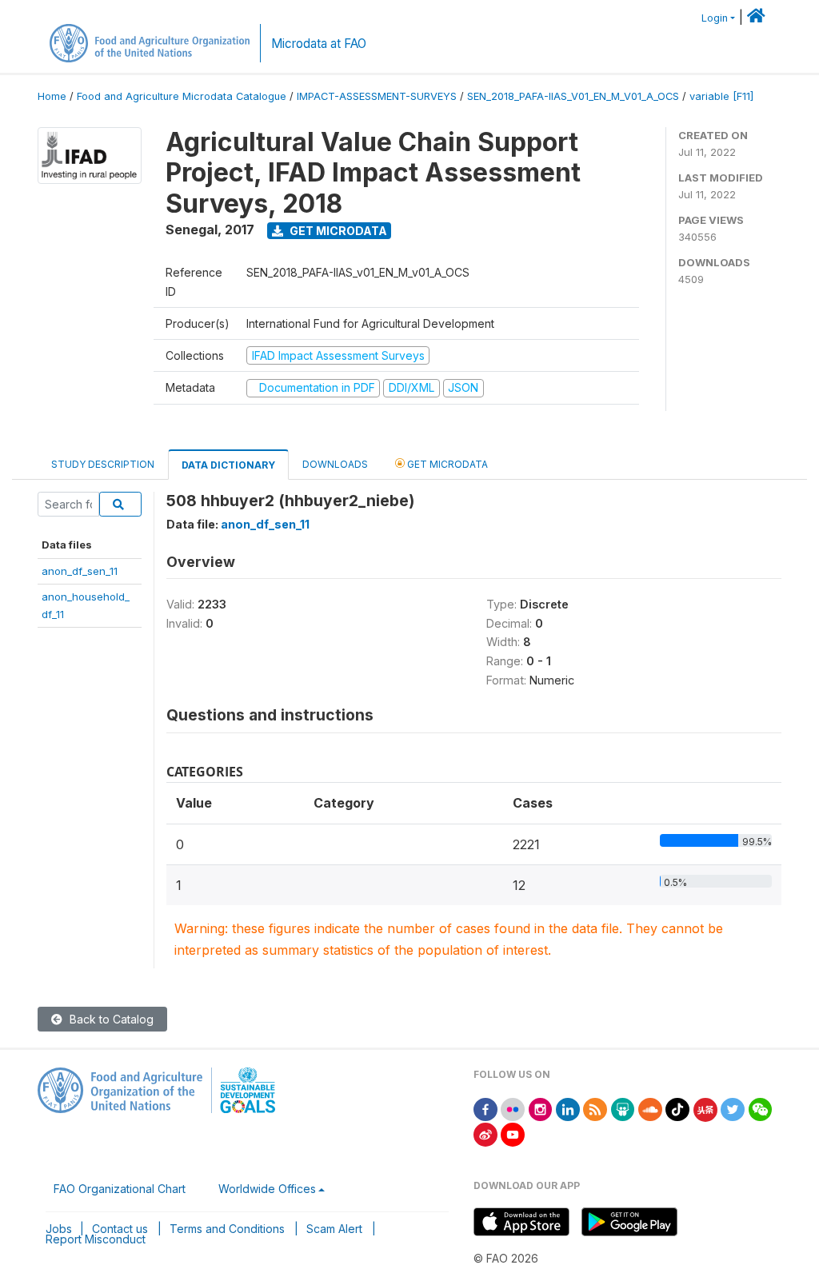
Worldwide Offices (267, 1188)
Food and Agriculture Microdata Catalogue (181, 96)
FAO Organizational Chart (120, 1188)
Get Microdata (337, 230)
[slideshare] (623, 1108)
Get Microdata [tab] (446, 464)
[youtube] (513, 1133)
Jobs (59, 1228)
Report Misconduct (96, 1239)
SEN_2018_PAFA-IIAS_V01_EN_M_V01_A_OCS (573, 96)
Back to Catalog (110, 1019)
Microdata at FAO (318, 43)
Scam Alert (334, 1228)
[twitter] (733, 1108)
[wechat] (761, 1108)
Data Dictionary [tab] (228, 465)
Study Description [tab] (102, 464)
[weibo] (485, 1133)
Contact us (120, 1228)
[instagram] (541, 1108)
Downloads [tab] (335, 464)
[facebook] (485, 1108)
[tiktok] (677, 1108)
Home (52, 96)
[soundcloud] (650, 1108)
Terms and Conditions (227, 1228)
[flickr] (513, 1108)
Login (714, 18)
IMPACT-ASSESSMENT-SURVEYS (377, 96)
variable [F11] (721, 96)
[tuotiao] (705, 1108)
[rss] (595, 1108)
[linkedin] (568, 1108)
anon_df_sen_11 (80, 571)
